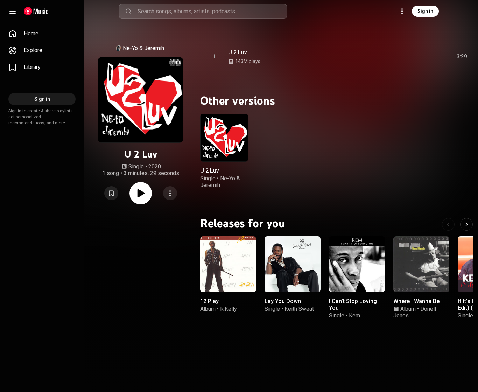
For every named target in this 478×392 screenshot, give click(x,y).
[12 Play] (228, 264)
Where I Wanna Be (416, 301)
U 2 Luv (237, 52)
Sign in (425, 11)
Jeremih (154, 48)
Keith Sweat (299, 309)
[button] (111, 193)
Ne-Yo (130, 48)
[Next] (466, 224)
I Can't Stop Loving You (353, 304)
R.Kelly (228, 309)
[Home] (36, 11)
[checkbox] (462, 56)
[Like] (409, 56)
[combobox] (212, 11)
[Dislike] (422, 56)
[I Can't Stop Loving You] (357, 264)
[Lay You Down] (293, 264)
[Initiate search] (128, 11)
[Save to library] (111, 193)
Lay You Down (283, 301)
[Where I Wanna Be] (421, 264)
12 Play (209, 301)
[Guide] (12, 11)
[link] (42, 33)
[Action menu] (170, 193)
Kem (354, 315)
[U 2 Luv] (224, 138)
